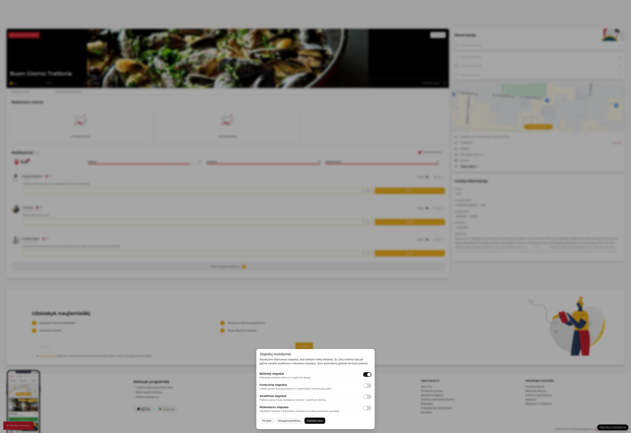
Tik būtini (266, 420)
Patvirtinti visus (315, 420)
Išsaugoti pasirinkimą (289, 420)
